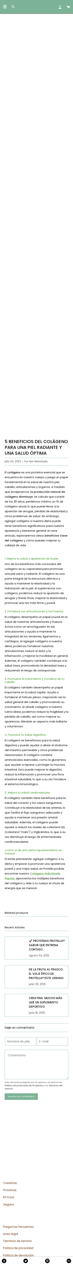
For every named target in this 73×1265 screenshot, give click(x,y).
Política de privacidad (18, 1248)
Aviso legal (10, 1234)
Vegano (8, 1204)
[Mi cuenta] (60, 7)
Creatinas (10, 1183)
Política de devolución (18, 1255)
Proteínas (9, 1190)
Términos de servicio (17, 1241)
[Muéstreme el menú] (5, 6)
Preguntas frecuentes (18, 1227)
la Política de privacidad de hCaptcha (33, 1084)
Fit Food (8, 1197)
